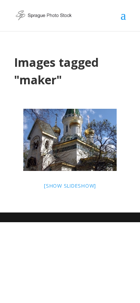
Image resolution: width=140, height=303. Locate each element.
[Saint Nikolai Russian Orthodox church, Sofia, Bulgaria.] (70, 140)
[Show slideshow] (70, 185)
